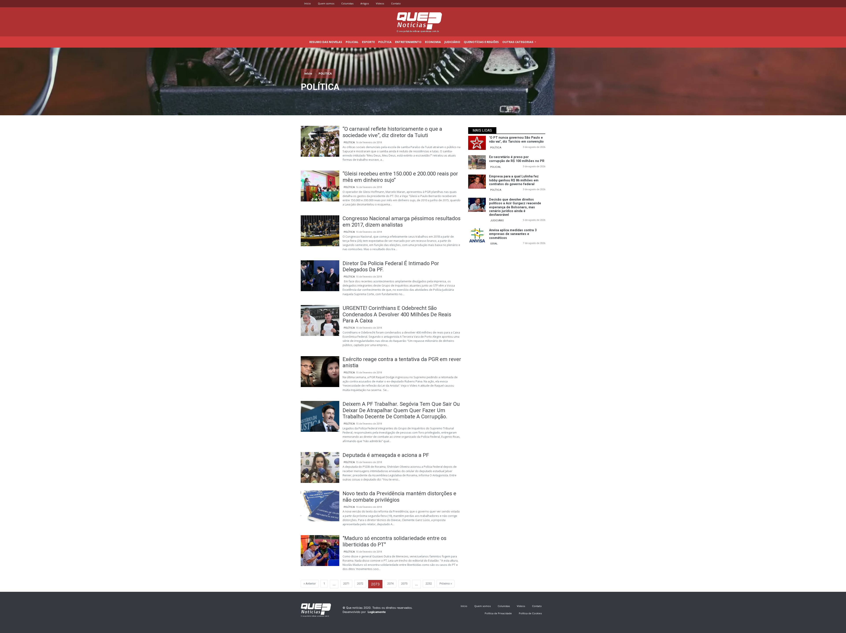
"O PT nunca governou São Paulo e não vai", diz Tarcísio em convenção (516, 139)
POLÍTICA (349, 142)
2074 (390, 583)
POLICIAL (495, 167)
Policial (352, 42)
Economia (433, 42)
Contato (396, 3)
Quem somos (326, 3)
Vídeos (380, 3)
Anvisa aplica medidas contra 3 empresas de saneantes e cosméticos (512, 234)
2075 (404, 583)
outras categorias (518, 42)
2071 (346, 583)
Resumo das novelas (325, 42)
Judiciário (452, 42)
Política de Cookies (530, 613)
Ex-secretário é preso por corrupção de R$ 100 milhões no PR (516, 159)
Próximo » (446, 583)
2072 (360, 583)
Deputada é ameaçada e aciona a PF (386, 455)
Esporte (368, 42)
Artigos (364, 3)
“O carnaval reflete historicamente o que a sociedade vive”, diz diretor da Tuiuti (392, 132)
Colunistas (347, 3)
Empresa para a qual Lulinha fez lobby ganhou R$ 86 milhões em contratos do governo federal (514, 180)
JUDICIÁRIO (497, 220)
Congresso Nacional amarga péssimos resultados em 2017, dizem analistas (401, 221)
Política (384, 42)
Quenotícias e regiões (481, 42)
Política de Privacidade (498, 613)
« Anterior (310, 583)
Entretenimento (408, 42)
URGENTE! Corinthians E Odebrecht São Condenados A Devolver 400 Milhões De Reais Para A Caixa (397, 314)
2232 (429, 583)
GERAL (494, 243)
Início (307, 3)
